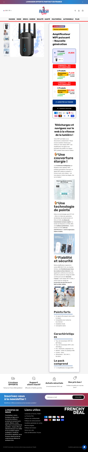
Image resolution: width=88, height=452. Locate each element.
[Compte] (79, 11)
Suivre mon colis (29, 430)
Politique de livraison (30, 427)
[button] (64, 56)
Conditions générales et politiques (76, 447)
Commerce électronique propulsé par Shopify (25, 447)
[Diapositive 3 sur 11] (6, 39)
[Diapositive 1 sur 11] (6, 26)
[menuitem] (77, 19)
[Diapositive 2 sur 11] (6, 32)
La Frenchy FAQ (29, 416)
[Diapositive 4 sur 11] (6, 45)
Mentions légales (29, 425)
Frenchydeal (10, 447)
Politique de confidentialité (32, 418)
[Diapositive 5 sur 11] (6, 51)
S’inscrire (78, 397)
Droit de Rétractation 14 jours (33, 432)
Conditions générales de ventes (33, 423)
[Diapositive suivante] (83, 2)
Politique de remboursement (32, 420)
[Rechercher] (75, 11)
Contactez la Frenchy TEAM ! (33, 413)
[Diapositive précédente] (4, 2)
